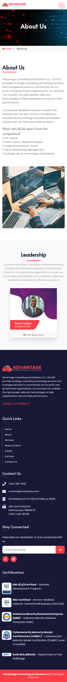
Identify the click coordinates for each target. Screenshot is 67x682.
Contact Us (11, 461)
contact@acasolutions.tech (24, 491)
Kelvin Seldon (23, 323)
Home (8, 429)
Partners (9, 456)
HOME (8, 48)
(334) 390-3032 (17, 483)
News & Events (13, 445)
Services (9, 440)
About (8, 434)
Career (8, 451)
